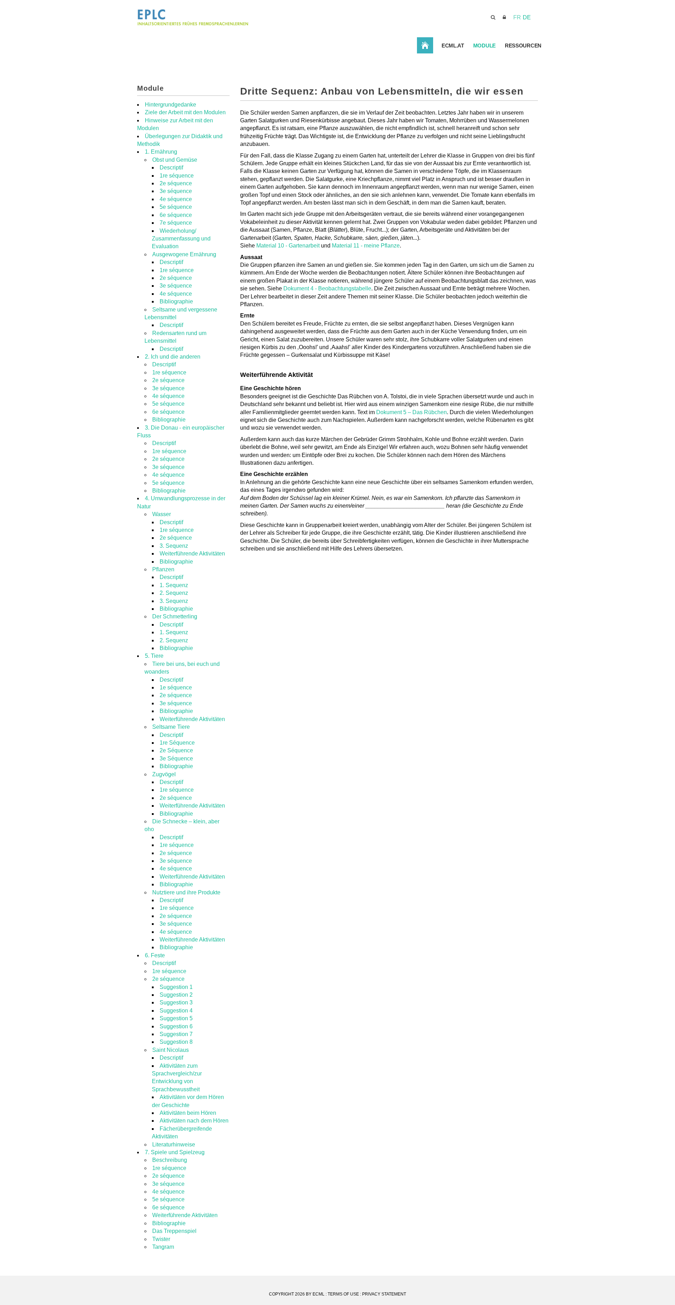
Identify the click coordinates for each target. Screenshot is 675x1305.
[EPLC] (246, 17)
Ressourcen (523, 46)
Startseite (425, 45)
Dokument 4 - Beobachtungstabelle (327, 288)
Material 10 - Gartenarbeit (288, 246)
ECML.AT (453, 46)
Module (484, 46)
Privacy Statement (384, 1294)
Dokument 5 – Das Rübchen (411, 412)
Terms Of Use (343, 1294)
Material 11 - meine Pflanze (366, 246)
